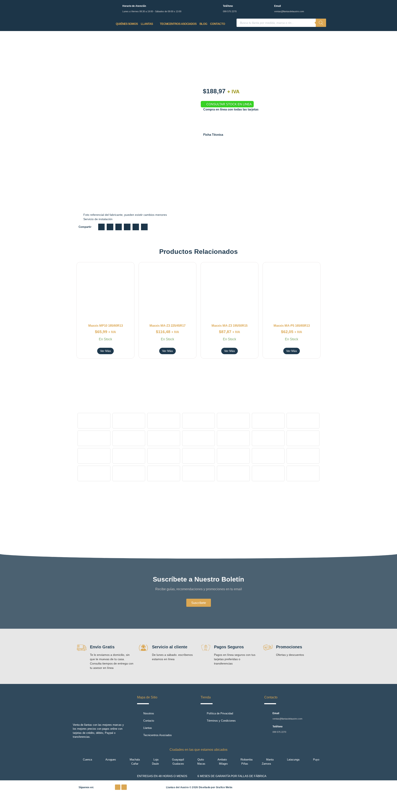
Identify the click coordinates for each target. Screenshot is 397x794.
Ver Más (105, 351)
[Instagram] (124, 787)
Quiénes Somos (127, 23)
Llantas (147, 23)
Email (277, 6)
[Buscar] (321, 23)
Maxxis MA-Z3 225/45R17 (167, 325)
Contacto (217, 23)
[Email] (268, 6)
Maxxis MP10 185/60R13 (105, 325)
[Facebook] (117, 787)
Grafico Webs (224, 787)
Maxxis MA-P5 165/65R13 (292, 325)
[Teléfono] (217, 6)
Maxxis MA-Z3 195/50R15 (230, 325)
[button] (101, 227)
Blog (203, 23)
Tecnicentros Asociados (178, 23)
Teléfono (228, 6)
